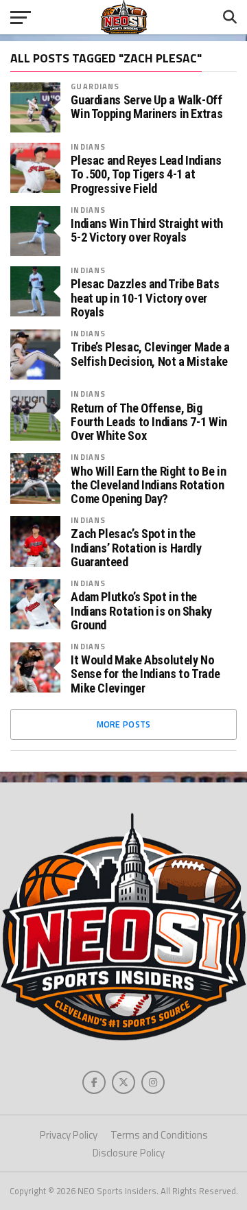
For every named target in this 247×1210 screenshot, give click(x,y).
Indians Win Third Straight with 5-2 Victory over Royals (147, 230)
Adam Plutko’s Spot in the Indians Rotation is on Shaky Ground (141, 610)
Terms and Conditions (159, 1135)
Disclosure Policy (129, 1153)
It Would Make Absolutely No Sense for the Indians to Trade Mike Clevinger (145, 674)
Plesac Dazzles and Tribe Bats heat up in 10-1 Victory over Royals (145, 297)
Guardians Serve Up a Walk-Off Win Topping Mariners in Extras (146, 107)
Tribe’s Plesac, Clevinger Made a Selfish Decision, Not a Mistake (150, 354)
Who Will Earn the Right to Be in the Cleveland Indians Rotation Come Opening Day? (148, 485)
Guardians (95, 86)
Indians (88, 146)
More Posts (124, 724)
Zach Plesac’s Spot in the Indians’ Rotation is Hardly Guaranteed (136, 547)
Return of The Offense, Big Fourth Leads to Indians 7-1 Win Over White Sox (149, 422)
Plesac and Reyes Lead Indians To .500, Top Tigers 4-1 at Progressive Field (146, 174)
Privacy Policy (68, 1135)
